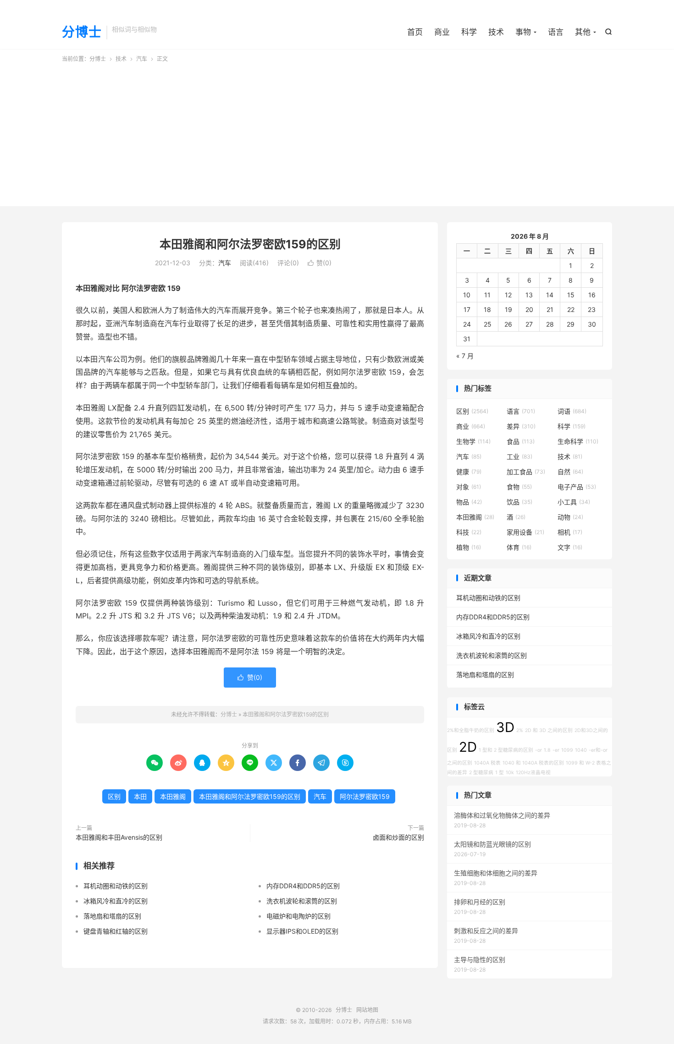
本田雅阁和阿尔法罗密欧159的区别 (250, 244)
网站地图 (367, 1009)
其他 (583, 32)
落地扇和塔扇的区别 (112, 916)
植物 (468, 547)
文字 (570, 547)
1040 (581, 750)
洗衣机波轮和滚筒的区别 (301, 901)
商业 (442, 32)
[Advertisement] (337, 132)
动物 (570, 517)
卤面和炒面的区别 (398, 837)
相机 (570, 532)
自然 (570, 472)
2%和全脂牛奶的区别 (470, 730)
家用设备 (525, 532)
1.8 (547, 750)
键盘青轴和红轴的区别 (115, 931)
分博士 (82, 32)
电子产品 (577, 487)
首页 (415, 32)
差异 (521, 426)
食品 (521, 441)
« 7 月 (465, 356)
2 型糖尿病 (481, 773)
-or (538, 750)
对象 (468, 487)
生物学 (473, 441)
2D (468, 747)
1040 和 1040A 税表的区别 (533, 763)
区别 (114, 796)
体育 (519, 547)
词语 (572, 411)
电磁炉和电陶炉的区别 (298, 916)
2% (519, 730)
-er (555, 750)
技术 (496, 32)
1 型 (499, 773)
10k (510, 773)
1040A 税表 (487, 763)
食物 (519, 487)
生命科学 (578, 441)
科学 (469, 32)
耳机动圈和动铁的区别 (115, 886)
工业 (519, 456)
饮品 (519, 502)
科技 (468, 532)
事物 (523, 32)
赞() (319, 263)
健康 (468, 472)
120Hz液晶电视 (533, 773)
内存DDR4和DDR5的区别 (303, 886)
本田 (140, 796)
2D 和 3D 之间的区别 (549, 730)
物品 (469, 502)
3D (505, 727)
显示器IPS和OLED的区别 (302, 931)
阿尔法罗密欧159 (365, 796)
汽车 (141, 58)
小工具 (574, 502)
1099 (567, 750)
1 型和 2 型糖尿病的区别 (506, 750)
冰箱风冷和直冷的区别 (115, 901)
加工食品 (526, 472)
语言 (556, 32)
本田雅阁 (173, 796)
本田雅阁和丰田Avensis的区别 (119, 837)
